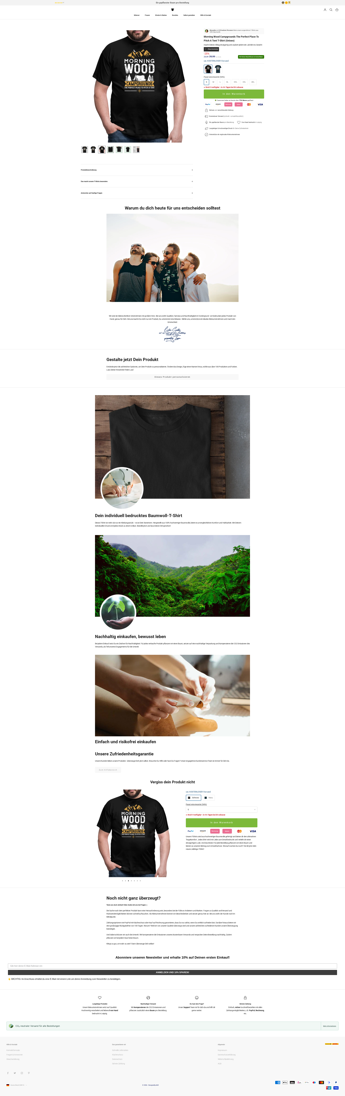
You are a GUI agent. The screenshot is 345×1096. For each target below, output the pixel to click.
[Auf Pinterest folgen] (28, 1073)
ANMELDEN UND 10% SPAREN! (172, 972)
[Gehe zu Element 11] (136, 149)
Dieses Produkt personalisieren (172, 377)
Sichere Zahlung (118, 1064)
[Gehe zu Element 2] (93, 149)
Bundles (175, 15)
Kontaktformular (13, 1050)
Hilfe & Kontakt (205, 15)
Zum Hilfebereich (108, 770)
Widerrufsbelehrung (226, 1059)
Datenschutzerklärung (227, 1055)
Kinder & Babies (161, 15)
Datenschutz (117, 1059)
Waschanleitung (12, 1059)
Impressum (222, 1050)
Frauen (147, 15)
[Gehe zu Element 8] (110, 149)
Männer (136, 15)
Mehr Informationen (329, 1026)
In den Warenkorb (234, 94)
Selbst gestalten (189, 15)
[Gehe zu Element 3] (102, 149)
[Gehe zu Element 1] (84, 149)
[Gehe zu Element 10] (128, 149)
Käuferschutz (117, 1055)
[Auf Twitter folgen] (14, 1073)
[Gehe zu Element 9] (119, 149)
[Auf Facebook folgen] (7, 1073)
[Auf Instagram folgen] (21, 1073)
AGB (219, 1064)
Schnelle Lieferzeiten (120, 1050)
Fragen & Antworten (14, 1055)
